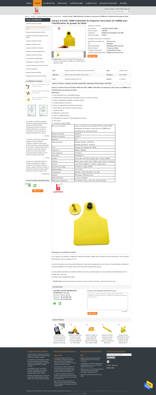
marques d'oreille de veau (107, 281)
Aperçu (27, 16)
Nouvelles (123, 3)
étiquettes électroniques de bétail (72, 281)
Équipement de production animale (36, 76)
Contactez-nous (91, 3)
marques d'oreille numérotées (91, 281)
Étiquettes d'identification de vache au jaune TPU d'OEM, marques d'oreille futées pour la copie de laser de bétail (38, 377)
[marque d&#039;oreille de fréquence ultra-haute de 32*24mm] (28, 86)
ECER (85, 393)
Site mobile (111, 368)
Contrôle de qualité (76, 3)
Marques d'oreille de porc (33, 44)
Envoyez (111, 357)
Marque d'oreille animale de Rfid (35, 32)
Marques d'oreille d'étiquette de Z (35, 51)
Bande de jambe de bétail (33, 72)
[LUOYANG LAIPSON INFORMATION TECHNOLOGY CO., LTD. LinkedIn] (108, 361)
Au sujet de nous (49, 3)
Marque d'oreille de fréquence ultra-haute (49, 16)
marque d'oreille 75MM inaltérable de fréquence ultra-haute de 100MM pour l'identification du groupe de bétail (69, 61)
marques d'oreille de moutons (34, 48)
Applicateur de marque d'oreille (35, 62)
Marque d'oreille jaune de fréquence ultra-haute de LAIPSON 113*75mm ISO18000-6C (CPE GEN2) (75, 339)
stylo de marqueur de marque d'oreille (37, 65)
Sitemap (114, 365)
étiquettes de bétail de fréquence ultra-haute (37, 36)
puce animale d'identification (34, 58)
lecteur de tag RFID (31, 69)
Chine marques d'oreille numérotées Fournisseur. (57, 391)
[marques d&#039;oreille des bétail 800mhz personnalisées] (28, 92)
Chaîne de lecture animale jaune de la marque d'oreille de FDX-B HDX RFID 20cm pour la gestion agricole (39, 355)
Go (129, 11)
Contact (93, 56)
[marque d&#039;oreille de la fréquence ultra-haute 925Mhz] (28, 99)
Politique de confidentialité (34, 391)
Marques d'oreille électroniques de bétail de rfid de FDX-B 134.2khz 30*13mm (91, 359)
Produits (37, 3)
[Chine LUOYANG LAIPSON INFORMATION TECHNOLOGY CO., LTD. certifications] (32, 110)
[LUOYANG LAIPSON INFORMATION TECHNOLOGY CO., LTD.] (36, 10)
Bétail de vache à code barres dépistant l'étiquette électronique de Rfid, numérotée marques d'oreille (92, 370)
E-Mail (109, 365)
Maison (29, 3)
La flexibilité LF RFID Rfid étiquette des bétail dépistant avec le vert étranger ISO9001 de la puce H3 (92, 365)
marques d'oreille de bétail (33, 23)
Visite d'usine (62, 3)
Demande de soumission (108, 3)
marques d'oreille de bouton (34, 55)
